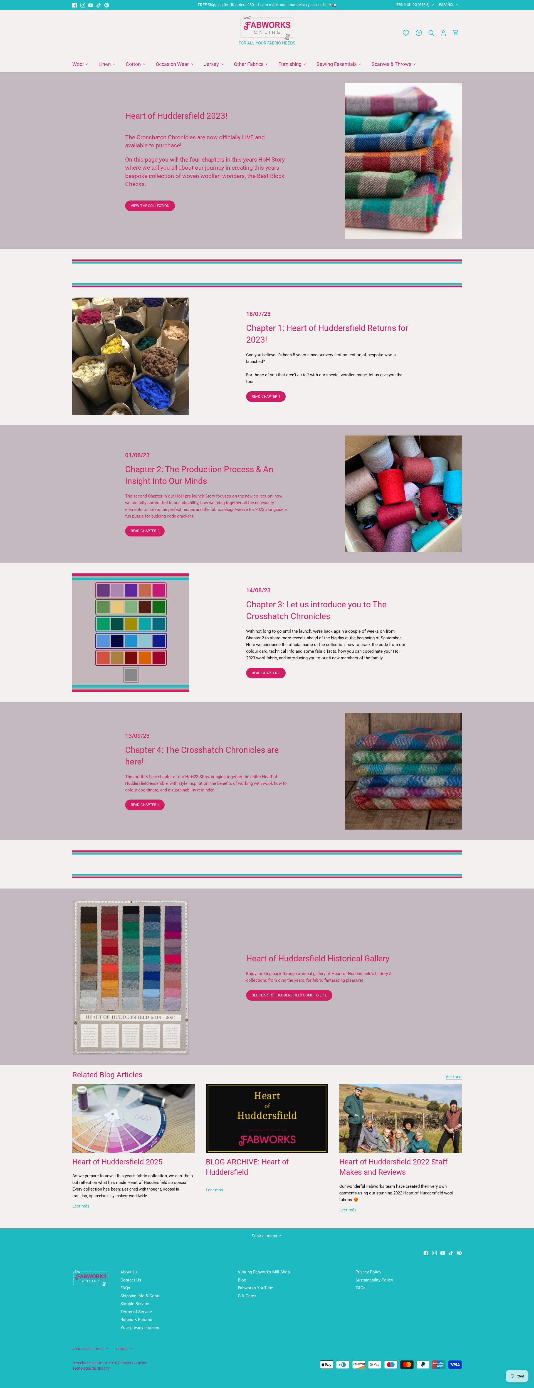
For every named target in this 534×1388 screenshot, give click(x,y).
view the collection (150, 206)
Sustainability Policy (374, 1280)
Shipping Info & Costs (140, 1295)
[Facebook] (74, 5)
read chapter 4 (145, 805)
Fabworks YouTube (255, 1287)
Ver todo (454, 1076)
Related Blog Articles (107, 1074)
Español (446, 5)
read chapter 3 (266, 673)
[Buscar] (431, 33)
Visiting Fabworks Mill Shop (264, 1272)
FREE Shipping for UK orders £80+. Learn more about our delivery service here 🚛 (267, 5)
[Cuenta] (443, 33)
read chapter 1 (266, 396)
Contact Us (130, 1280)
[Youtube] (90, 5)
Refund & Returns (136, 1319)
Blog (242, 1280)
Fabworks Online (132, 1363)
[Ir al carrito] (455, 33)
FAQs (125, 1287)
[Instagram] (82, 5)
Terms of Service (136, 1311)
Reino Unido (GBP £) (412, 5)
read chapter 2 (145, 531)
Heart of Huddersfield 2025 (117, 1161)
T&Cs (360, 1287)
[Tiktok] (98, 5)
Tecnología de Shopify (91, 1368)
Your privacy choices (139, 1327)
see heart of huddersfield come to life (289, 995)
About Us (129, 1272)
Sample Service (134, 1303)
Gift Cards (247, 1295)
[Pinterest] (106, 5)
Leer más (81, 1206)
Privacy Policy (368, 1272)
